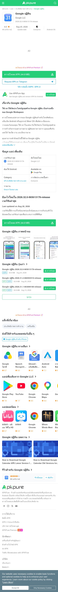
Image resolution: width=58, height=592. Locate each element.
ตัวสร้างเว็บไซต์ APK (10, 544)
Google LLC (20, 17)
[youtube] (16, 506)
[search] (55, 3)
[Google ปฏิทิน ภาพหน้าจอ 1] (24, 247)
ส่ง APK (5, 548)
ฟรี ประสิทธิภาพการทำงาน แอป (15, 181)
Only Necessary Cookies (43, 588)
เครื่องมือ (31, 326)
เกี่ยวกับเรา (6, 563)
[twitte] (12, 506)
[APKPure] (29, 3)
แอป (11, 9)
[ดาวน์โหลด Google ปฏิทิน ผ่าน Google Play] (36, 172)
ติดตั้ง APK (6, 518)
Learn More (8, 582)
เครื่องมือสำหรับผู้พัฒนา (11, 540)
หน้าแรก (5, 9)
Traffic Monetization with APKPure (15, 552)
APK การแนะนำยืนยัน (10, 522)
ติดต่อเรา (5, 567)
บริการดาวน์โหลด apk (10, 526)
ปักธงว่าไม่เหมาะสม (11, 189)
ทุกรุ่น (29, 297)
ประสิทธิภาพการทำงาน (24, 9)
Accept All (15, 588)
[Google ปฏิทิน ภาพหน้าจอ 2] (39, 247)
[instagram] (8, 506)
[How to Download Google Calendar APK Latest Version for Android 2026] (17, 449)
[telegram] (4, 506)
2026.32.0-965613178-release (15, 162)
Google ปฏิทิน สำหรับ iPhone (16, 339)
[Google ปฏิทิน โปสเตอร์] (9, 247)
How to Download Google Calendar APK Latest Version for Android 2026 (17, 462)
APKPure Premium (9, 530)
